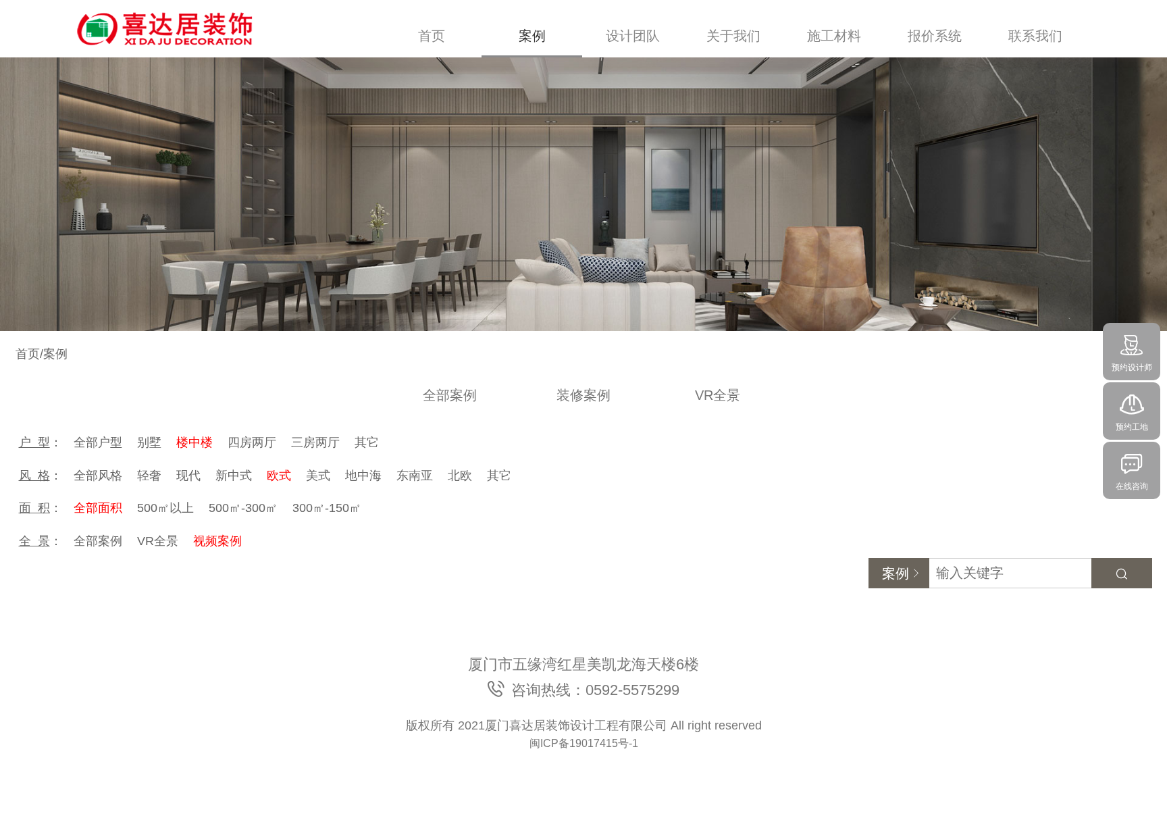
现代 (188, 475)
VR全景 (717, 395)
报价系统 (935, 35)
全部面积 (98, 508)
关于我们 (733, 35)
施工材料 (834, 35)
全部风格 (98, 475)
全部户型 (98, 442)
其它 (367, 442)
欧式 (279, 475)
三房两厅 (315, 442)
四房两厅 (252, 442)
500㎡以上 (165, 508)
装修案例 (583, 395)
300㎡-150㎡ (326, 508)
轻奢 (149, 475)
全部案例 (450, 395)
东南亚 (414, 475)
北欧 (460, 475)
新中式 (233, 475)
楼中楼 (194, 442)
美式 (318, 475)
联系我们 (1035, 35)
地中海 (363, 475)
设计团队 (633, 35)
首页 (431, 35)
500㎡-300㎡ (243, 508)
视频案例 (217, 541)
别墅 (149, 442)
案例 (532, 35)
